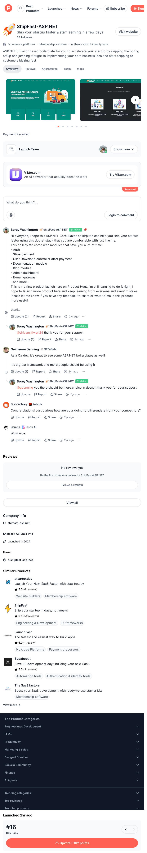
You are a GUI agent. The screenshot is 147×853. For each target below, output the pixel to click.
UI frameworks (72, 623)
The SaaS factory (27, 685)
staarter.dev (23, 579)
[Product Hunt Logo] (8, 8)
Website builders (28, 596)
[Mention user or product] (11, 215)
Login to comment (121, 215)
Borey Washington (24, 230)
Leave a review (72, 485)
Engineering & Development (36, 623)
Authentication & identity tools (89, 44)
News (75, 8)
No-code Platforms (30, 649)
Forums (92, 8)
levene (15, 427)
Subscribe (117, 8)
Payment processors (64, 649)
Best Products (32, 8)
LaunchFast (23, 632)
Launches (55, 8)
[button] (80, 69)
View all (72, 503)
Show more (122, 149)
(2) (22, 316)
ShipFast (21, 605)
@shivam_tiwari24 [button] (30, 332)
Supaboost (23, 659)
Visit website (128, 31)
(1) (27, 339)
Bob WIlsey (19, 404)
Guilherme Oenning (25, 349)
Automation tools (28, 676)
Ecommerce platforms (21, 44)
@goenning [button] (25, 387)
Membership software (53, 44)
